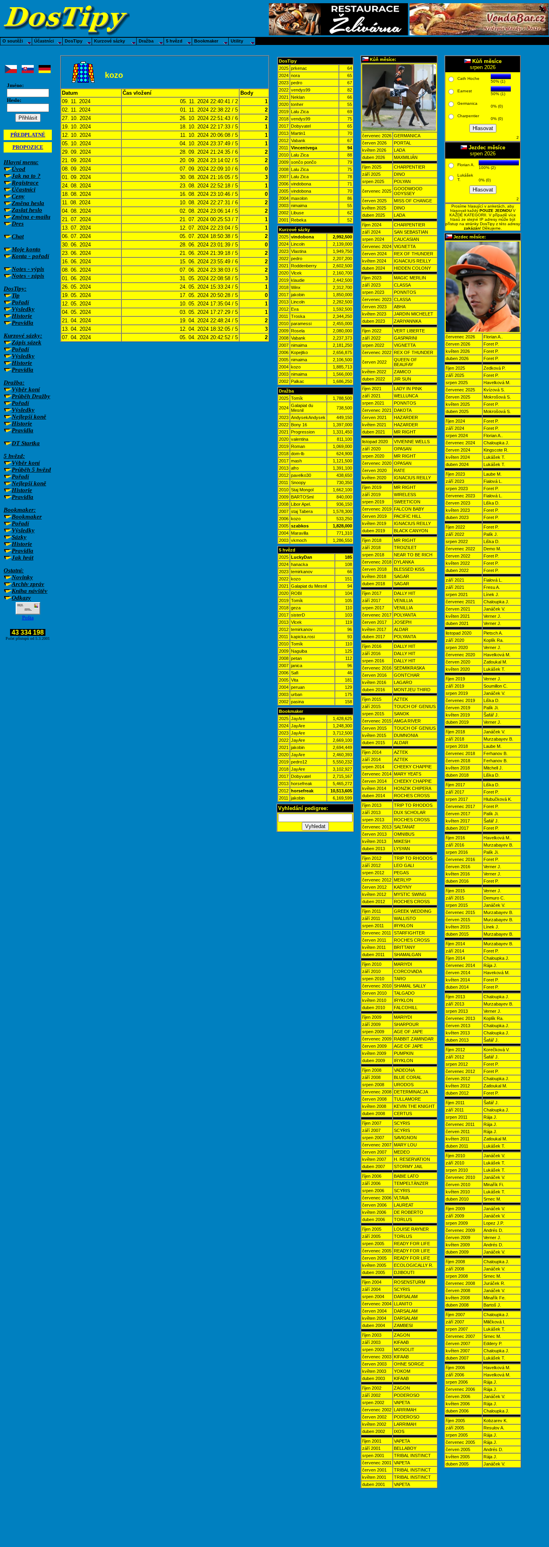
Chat (18, 236)
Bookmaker (27, 516)
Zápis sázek (26, 342)
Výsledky (23, 309)
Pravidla (22, 323)
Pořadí (20, 302)
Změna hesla (28, 203)
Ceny (18, 196)
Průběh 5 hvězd (31, 469)
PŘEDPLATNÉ (27, 135)
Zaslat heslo (27, 210)
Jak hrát (22, 557)
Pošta (28, 618)
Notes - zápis (28, 276)
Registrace (25, 182)
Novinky (22, 577)
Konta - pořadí (30, 256)
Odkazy (21, 597)
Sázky (19, 537)
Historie (22, 316)
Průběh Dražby (31, 396)
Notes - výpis (28, 269)
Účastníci (23, 189)
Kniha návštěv (29, 591)
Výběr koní (26, 389)
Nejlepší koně (29, 416)
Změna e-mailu (31, 217)
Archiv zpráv (28, 584)
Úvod (18, 169)
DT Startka (26, 443)
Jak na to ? (26, 176)
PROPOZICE (27, 147)
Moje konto (26, 249)
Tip (16, 295)
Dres (18, 223)
